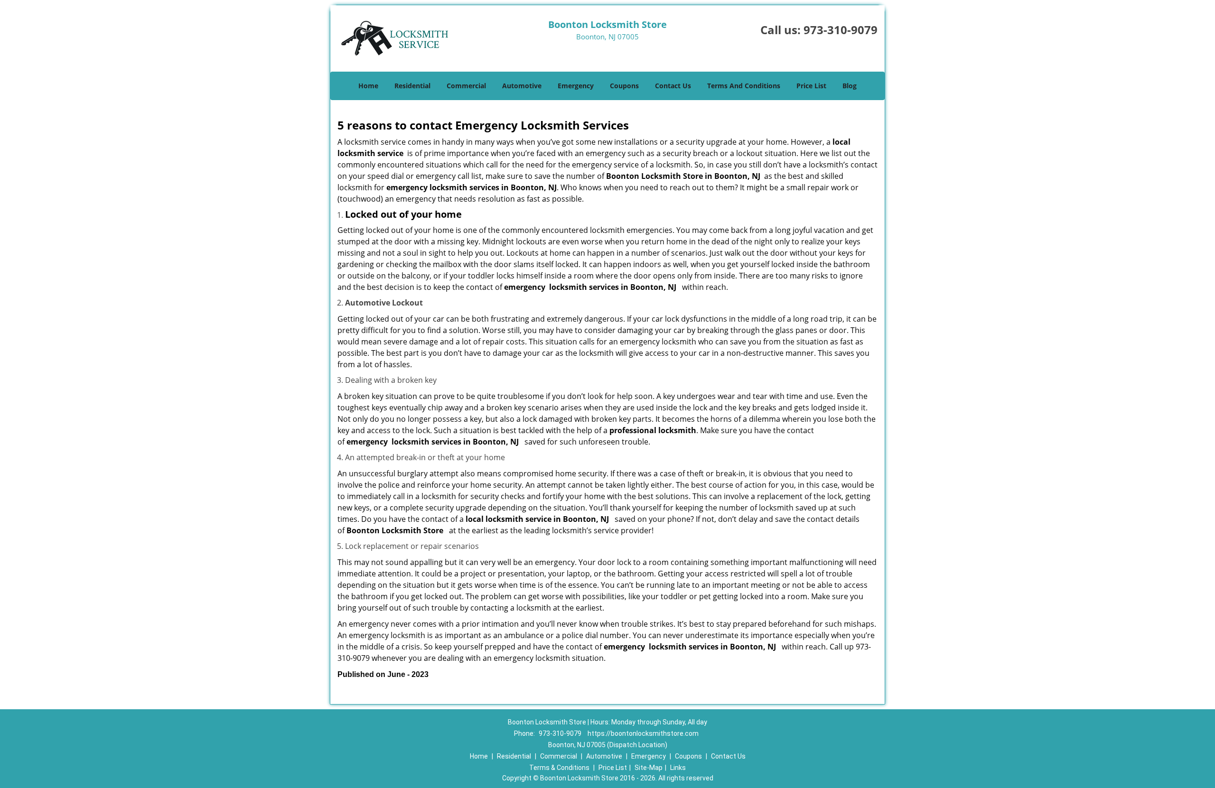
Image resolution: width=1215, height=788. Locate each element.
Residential (412, 85)
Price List (811, 85)
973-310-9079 (841, 29)
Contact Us (673, 85)
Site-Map (649, 767)
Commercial (466, 85)
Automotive (522, 85)
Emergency (576, 85)
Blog (849, 85)
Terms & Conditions (559, 767)
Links (678, 767)
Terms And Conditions (743, 85)
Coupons (624, 85)
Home (368, 85)
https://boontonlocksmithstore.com (643, 733)
